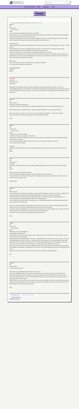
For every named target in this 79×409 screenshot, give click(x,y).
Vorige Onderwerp (16, 297)
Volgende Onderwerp (14, 299)
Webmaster (12, 78)
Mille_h (11, 24)
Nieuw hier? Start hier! (29, 7)
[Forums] (10, 22)
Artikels (38, 7)
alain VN (12, 99)
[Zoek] (68, 2)
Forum (53, 7)
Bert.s (11, 158)
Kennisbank (46, 7)
